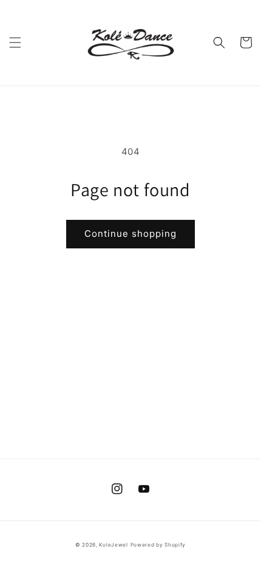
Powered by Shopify (158, 545)
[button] (15, 42)
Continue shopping (130, 233)
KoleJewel (113, 545)
